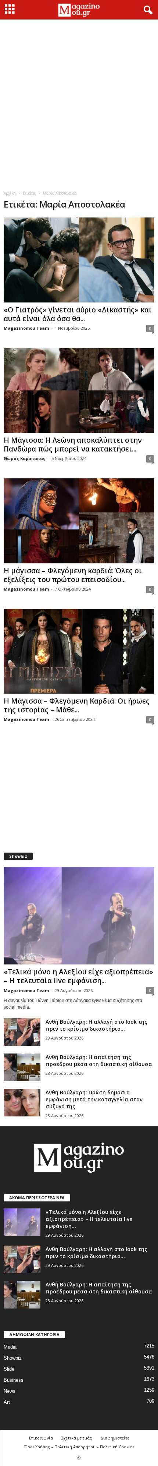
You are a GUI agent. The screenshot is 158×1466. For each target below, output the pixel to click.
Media (10, 1347)
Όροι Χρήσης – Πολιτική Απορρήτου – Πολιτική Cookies (79, 1446)
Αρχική (10, 193)
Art (7, 1402)
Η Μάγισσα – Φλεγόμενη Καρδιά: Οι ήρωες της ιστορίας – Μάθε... (77, 705)
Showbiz (13, 1358)
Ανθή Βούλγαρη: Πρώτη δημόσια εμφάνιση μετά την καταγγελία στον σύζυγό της (94, 1099)
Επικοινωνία (41, 1438)
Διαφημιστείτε (114, 1438)
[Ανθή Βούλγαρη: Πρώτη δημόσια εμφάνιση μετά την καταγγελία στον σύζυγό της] (22, 1102)
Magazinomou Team (26, 328)
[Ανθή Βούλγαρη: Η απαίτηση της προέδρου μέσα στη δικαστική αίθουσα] (22, 1067)
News (9, 1391)
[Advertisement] (79, 102)
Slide (9, 1369)
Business (14, 1380)
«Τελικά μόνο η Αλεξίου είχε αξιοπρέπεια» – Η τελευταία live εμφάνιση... (78, 976)
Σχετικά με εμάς (76, 1438)
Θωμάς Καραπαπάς (25, 458)
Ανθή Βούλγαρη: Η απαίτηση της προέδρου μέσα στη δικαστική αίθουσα (99, 1060)
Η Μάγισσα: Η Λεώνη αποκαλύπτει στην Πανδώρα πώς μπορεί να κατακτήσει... (73, 444)
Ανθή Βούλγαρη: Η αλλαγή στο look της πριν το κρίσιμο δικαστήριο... (96, 1025)
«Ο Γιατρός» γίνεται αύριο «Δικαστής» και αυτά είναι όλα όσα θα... (78, 314)
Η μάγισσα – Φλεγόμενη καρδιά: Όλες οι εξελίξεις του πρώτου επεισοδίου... (73, 575)
